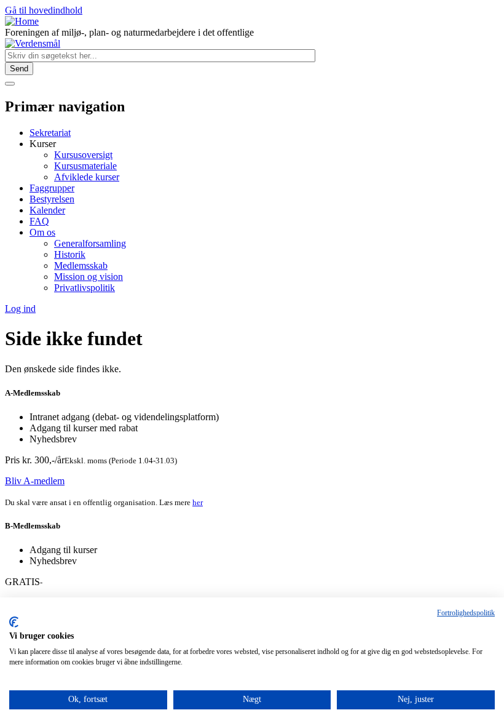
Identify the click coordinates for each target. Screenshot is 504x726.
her (197, 502)
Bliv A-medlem (35, 481)
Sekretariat (50, 132)
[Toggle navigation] (10, 84)
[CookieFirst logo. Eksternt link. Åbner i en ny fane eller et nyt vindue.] (13, 622)
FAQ (39, 221)
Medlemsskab (81, 265)
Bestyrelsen (52, 199)
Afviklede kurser (86, 177)
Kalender (47, 210)
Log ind (20, 308)
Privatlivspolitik (84, 287)
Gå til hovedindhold (43, 10)
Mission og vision (88, 276)
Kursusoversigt (83, 155)
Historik (69, 254)
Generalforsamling (90, 243)
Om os (42, 232)
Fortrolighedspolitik (466, 612)
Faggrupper (52, 188)
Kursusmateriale (85, 166)
